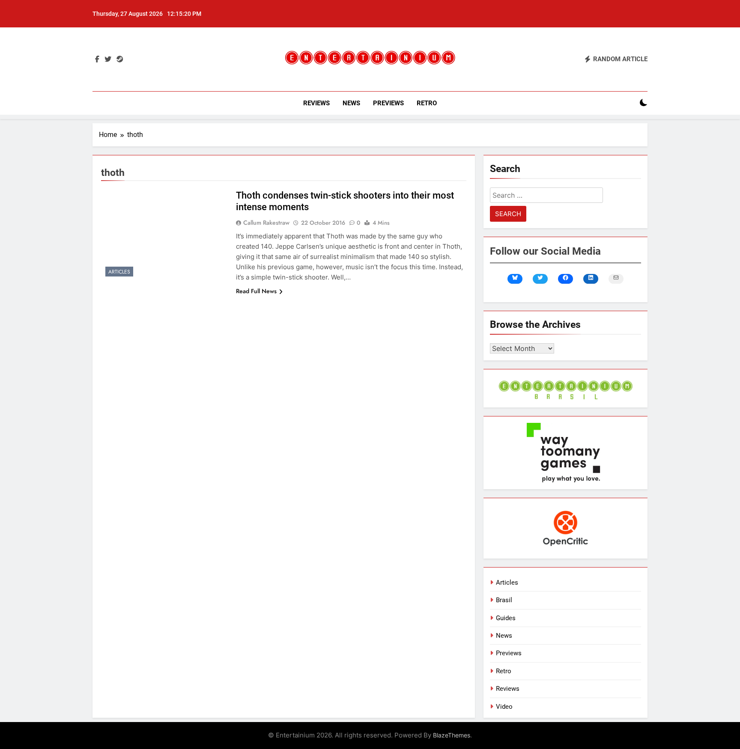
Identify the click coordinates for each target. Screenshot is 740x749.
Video (504, 706)
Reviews (316, 103)
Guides (506, 618)
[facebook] (97, 59)
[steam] (120, 59)
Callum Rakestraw (266, 222)
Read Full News (256, 291)
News (351, 103)
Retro (427, 103)
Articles (119, 272)
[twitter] (108, 59)
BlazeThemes (451, 735)
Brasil (504, 600)
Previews (388, 103)
